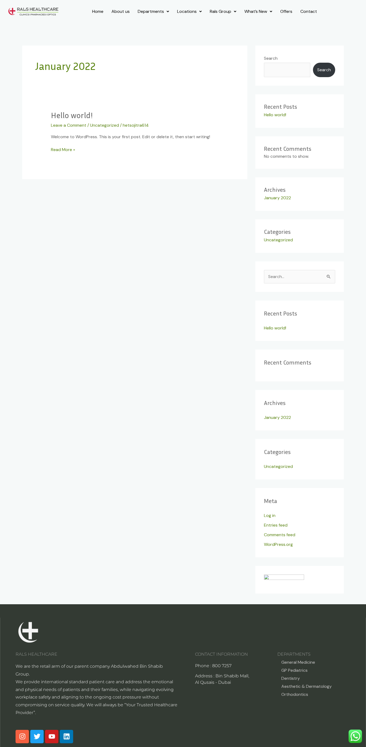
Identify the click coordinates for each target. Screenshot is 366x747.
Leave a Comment (68, 125)
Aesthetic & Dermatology (306, 686)
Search (271, 58)
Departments (151, 11)
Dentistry (290, 678)
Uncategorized (104, 125)
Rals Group (220, 11)
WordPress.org (278, 544)
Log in (269, 515)
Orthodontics (294, 694)
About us (120, 11)
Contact (308, 11)
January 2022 (277, 198)
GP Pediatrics (294, 670)
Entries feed (275, 525)
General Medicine (298, 662)
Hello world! (72, 115)
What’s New (255, 11)
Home (97, 11)
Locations (187, 11)
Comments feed (279, 535)
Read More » (63, 149)
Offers (286, 11)
